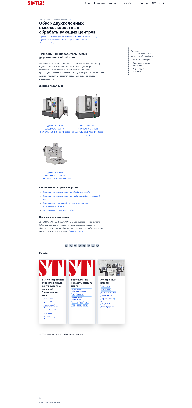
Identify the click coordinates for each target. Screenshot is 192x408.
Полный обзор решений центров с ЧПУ (54, 20)
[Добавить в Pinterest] (84, 245)
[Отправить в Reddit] (80, 245)
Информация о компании (139, 70)
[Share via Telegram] (97, 245)
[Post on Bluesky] (75, 245)
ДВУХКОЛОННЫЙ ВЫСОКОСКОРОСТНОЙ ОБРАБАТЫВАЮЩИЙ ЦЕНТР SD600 (55, 129)
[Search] (159, 3)
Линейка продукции (141, 60)
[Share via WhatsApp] (93, 245)
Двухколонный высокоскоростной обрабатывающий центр (69, 192)
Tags (41, 398)
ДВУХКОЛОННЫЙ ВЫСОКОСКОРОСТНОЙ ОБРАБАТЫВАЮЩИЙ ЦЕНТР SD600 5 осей (87, 130)
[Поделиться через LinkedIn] (66, 245)
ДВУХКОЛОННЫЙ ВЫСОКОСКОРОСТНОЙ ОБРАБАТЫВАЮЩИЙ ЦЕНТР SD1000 (55, 175)
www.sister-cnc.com (52, 402)
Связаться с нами (76, 231)
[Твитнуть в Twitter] (71, 245)
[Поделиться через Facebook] (88, 245)
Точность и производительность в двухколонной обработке (142, 53)
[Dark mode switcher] (163, 3)
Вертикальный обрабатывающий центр (60, 210)
